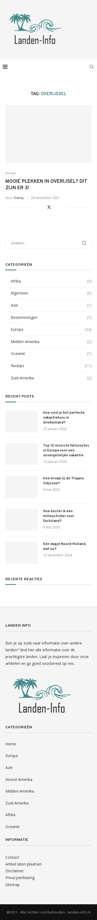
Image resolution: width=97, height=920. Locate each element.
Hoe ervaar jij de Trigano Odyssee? (63, 481)
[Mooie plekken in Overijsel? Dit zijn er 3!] (48, 134)
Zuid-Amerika (51, 377)
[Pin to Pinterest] (55, 207)
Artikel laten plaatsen (23, 864)
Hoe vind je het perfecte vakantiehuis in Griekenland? (64, 418)
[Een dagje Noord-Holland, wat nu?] (21, 552)
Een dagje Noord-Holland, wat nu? (64, 546)
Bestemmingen (51, 317)
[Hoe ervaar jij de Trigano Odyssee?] (21, 487)
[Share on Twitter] (49, 207)
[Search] (91, 67)
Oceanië (51, 353)
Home (10, 743)
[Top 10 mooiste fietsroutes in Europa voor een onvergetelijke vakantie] (21, 454)
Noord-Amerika (18, 779)
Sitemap (12, 884)
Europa (51, 329)
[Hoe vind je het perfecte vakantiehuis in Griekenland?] (21, 421)
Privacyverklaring (19, 877)
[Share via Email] (60, 207)
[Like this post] (36, 207)
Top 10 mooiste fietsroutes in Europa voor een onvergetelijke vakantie (66, 451)
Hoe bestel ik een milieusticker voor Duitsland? (58, 516)
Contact (12, 857)
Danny (19, 197)
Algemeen (51, 293)
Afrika (51, 281)
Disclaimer (14, 870)
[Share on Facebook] (42, 207)
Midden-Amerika (51, 341)
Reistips (51, 365)
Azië (51, 305)
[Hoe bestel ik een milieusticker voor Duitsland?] (21, 520)
